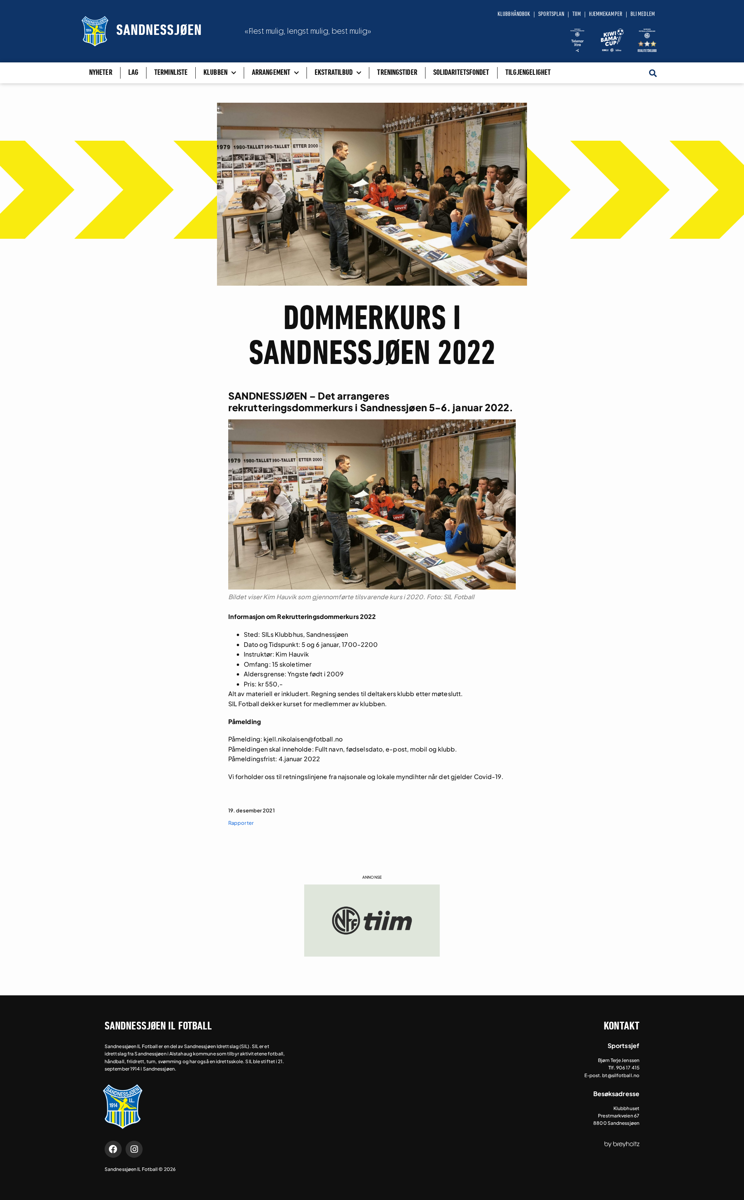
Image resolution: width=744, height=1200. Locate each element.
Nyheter (100, 73)
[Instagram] (134, 1149)
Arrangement (271, 73)
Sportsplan (551, 14)
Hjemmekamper (605, 14)
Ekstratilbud (334, 73)
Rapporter (241, 823)
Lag (133, 73)
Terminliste (171, 73)
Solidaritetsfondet (461, 73)
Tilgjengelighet (528, 73)
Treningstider (397, 73)
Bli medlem (642, 14)
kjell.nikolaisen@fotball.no (303, 739)
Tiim (576, 14)
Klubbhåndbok (514, 14)
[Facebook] (113, 1149)
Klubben (215, 73)
